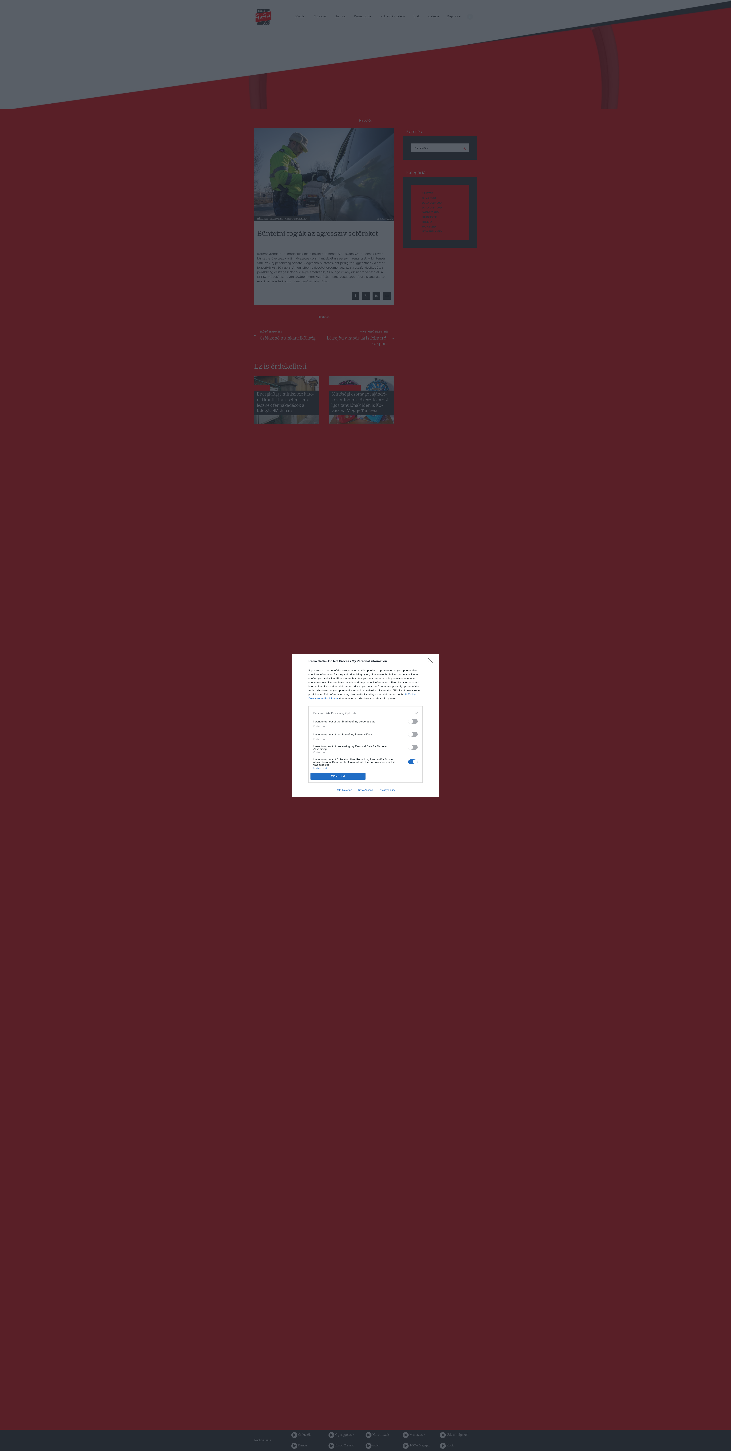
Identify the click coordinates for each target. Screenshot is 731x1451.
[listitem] (365, 713)
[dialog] (365, 725)
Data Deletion (344, 789)
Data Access (365, 789)
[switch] (413, 721)
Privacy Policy (387, 789)
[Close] (431, 661)
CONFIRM (338, 776)
